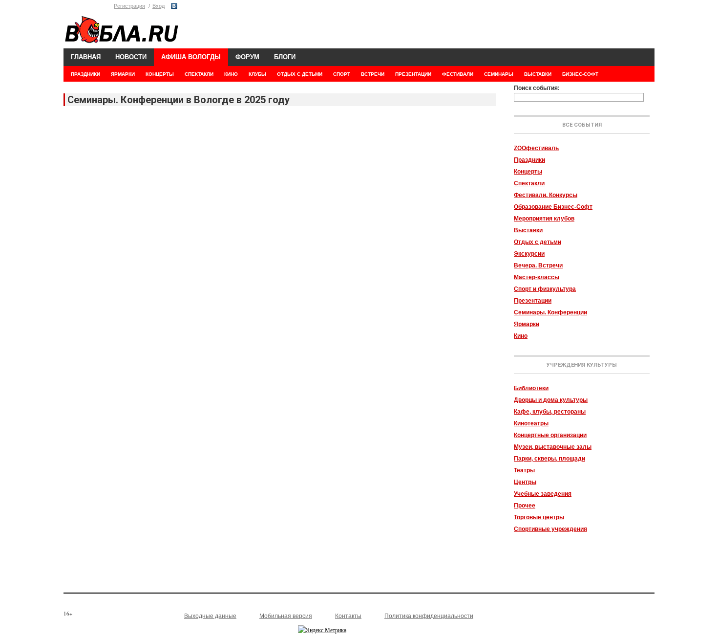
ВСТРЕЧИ (372, 74)
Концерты (528, 171)
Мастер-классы (536, 277)
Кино (521, 335)
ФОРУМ (247, 57)
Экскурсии (529, 253)
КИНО (231, 74)
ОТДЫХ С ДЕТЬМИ (299, 74)
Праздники (529, 159)
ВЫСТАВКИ (537, 74)
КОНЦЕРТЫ (160, 74)
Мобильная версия (285, 616)
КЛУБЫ (257, 74)
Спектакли (529, 183)
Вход (158, 6)
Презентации (532, 300)
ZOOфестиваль (536, 148)
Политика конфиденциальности (428, 616)
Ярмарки (526, 324)
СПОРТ (341, 74)
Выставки (528, 230)
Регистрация (129, 6)
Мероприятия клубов (544, 218)
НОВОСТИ (131, 57)
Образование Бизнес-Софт (553, 206)
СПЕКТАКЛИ (199, 74)
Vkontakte (174, 6)
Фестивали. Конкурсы (545, 195)
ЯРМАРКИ (123, 74)
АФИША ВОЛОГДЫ (191, 57)
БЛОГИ (285, 57)
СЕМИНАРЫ (498, 74)
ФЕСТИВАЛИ (457, 74)
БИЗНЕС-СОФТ (580, 74)
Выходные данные (210, 616)
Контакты (348, 616)
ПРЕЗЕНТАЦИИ (413, 74)
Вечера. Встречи (538, 265)
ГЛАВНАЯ (86, 57)
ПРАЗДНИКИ (85, 74)
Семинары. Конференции (550, 312)
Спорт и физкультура (545, 289)
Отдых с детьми (537, 242)
